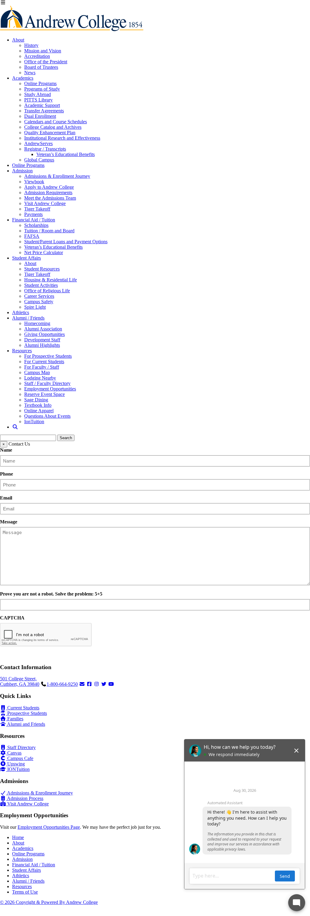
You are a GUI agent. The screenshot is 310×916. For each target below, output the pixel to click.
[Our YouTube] (111, 684)
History (31, 45)
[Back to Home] (71, 29)
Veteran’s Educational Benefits (65, 154)
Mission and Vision (42, 50)
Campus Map (37, 372)
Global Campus (39, 159)
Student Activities (41, 285)
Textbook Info (37, 405)
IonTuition (34, 421)
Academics (22, 78)
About (18, 39)
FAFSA (31, 236)
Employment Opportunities (50, 388)
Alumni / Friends (28, 317)
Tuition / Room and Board (49, 230)
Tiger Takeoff (37, 208)
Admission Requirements (48, 192)
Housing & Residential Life (50, 279)
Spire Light (35, 307)
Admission (22, 170)
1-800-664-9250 (62, 684)
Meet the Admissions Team (50, 198)
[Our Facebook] (89, 684)
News (29, 72)
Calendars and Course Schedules (55, 121)
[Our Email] (82, 684)
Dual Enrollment (40, 116)
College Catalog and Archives (52, 127)
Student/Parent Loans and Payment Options (65, 241)
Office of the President (45, 61)
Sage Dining (36, 399)
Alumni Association (43, 328)
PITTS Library (38, 99)
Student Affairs (26, 258)
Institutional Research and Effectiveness (62, 138)
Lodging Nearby (40, 377)
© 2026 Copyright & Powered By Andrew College (49, 902)
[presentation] (46, 635)
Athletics (20, 312)
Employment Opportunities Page (49, 827)
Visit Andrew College (45, 203)
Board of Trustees (41, 67)
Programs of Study (42, 88)
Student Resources (42, 268)
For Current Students (44, 361)
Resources (22, 350)
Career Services (39, 296)
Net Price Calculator (43, 252)
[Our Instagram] (97, 684)
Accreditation (37, 56)
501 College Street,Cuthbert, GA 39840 (19, 681)
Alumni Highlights (42, 345)
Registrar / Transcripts (45, 148)
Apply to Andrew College (49, 187)
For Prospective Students (48, 356)
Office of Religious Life (47, 290)
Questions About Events (47, 416)
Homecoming (37, 323)
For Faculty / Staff (41, 367)
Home (18, 837)
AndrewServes (38, 143)
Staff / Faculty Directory (47, 383)
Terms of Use (25, 891)
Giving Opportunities (44, 334)
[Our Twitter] (104, 684)
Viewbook (34, 181)
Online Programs (40, 83)
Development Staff (42, 339)
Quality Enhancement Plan (49, 132)
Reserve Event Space (44, 394)
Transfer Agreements (44, 110)
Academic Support (42, 105)
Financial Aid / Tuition (33, 219)
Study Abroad (37, 94)
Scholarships (36, 225)
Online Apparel (39, 410)
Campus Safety (38, 301)
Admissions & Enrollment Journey (57, 176)
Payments (33, 214)
